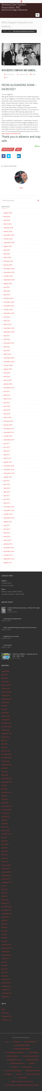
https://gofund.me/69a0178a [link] (11, 133)
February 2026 (8, 228)
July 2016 (6, 481)
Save (15, 156)
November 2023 (9, 306)
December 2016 (9, 466)
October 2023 (8, 309)
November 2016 (9, 469)
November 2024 (9, 272)
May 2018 (7, 410)
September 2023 (9, 313)
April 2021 (7, 350)
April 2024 (7, 295)
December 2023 (9, 302)
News (33, 74)
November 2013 (9, 551)
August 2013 (8, 562)
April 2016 (7, 492)
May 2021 (7, 347)
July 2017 (6, 443)
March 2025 (7, 257)
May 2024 (7, 291)
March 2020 (7, 380)
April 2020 (7, 376)
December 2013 (9, 548)
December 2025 (9, 235)
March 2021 (7, 354)
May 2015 (7, 503)
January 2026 (8, 231)
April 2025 (7, 254)
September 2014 (9, 518)
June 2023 (7, 317)
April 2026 (7, 220)
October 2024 (8, 276)
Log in (3, 1009)
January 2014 (8, 544)
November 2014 (9, 510)
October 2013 (8, 555)
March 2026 (7, 224)
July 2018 (6, 402)
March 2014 (7, 540)
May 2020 (7, 373)
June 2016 (7, 484)
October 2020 (8, 365)
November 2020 (9, 362)
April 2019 (7, 395)
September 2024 (9, 280)
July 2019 (6, 391)
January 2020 (8, 384)
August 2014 (8, 522)
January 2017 (8, 462)
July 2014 (6, 525)
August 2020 (8, 369)
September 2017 (9, 440)
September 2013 (9, 559)
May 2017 (7, 451)
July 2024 (6, 287)
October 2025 (8, 239)
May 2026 (7, 216)
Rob (21, 188)
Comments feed (6, 1016)
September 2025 (9, 243)
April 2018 (7, 414)
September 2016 (9, 473)
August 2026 (8, 213)
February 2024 (8, 298)
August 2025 (8, 246)
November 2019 (9, 388)
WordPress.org (6, 1020)
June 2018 (7, 406)
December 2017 (9, 429)
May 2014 (7, 533)
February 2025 (8, 261)
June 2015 (7, 499)
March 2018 (7, 417)
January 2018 (8, 425)
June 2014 (7, 529)
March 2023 (7, 324)
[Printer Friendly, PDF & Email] (37, 146)
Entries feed (5, 1013)
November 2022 (9, 328)
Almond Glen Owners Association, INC (14, 6)
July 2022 (6, 336)
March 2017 (7, 458)
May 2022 (7, 339)
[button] (37, 15)
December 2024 (9, 269)
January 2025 (8, 265)
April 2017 (7, 455)
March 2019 (7, 399)
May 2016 (7, 488)
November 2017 (9, 432)
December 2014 (9, 507)
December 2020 (9, 358)
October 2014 (8, 514)
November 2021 (9, 343)
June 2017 (7, 447)
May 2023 (7, 321)
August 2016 (8, 477)
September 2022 (9, 332)
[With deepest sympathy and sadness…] (21, 54)
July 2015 (6, 496)
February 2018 (8, 421)
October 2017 (8, 436)
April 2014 (7, 536)
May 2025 (7, 250)
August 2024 (8, 283)
